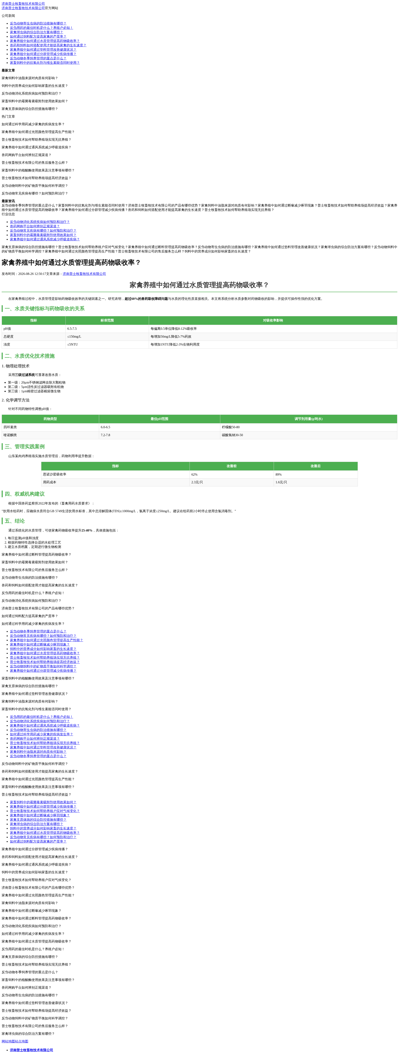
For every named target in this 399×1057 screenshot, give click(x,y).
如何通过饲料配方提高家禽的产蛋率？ (38, 36)
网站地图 (8, 1041)
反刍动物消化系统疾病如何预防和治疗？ (40, 222)
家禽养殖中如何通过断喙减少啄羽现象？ (40, 644)
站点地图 (21, 1041)
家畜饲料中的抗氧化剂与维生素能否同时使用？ (45, 62)
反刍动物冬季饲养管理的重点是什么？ (38, 58)
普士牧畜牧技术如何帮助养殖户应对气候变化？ (45, 811)
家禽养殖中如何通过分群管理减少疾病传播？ (43, 54)
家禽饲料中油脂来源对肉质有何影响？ (38, 751)
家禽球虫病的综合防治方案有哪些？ (36, 32)
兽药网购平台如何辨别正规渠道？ (35, 226)
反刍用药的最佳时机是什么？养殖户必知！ (41, 28)
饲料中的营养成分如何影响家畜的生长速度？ (43, 649)
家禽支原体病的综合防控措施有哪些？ (38, 819)
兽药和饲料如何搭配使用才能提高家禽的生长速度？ (48, 45)
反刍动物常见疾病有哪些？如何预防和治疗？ (43, 230)
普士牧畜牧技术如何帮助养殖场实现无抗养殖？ (45, 657)
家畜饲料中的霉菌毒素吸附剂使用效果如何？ (43, 235)
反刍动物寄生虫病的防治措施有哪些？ (38, 23)
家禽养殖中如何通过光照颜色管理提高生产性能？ (46, 640)
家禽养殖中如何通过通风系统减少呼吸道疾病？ (45, 239)
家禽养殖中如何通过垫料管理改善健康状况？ (43, 49)
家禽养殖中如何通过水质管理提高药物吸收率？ (45, 41)
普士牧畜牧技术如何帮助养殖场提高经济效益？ (45, 662)
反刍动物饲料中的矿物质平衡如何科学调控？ (43, 666)
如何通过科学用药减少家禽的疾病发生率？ (41, 734)
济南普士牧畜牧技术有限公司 (23, 3)
